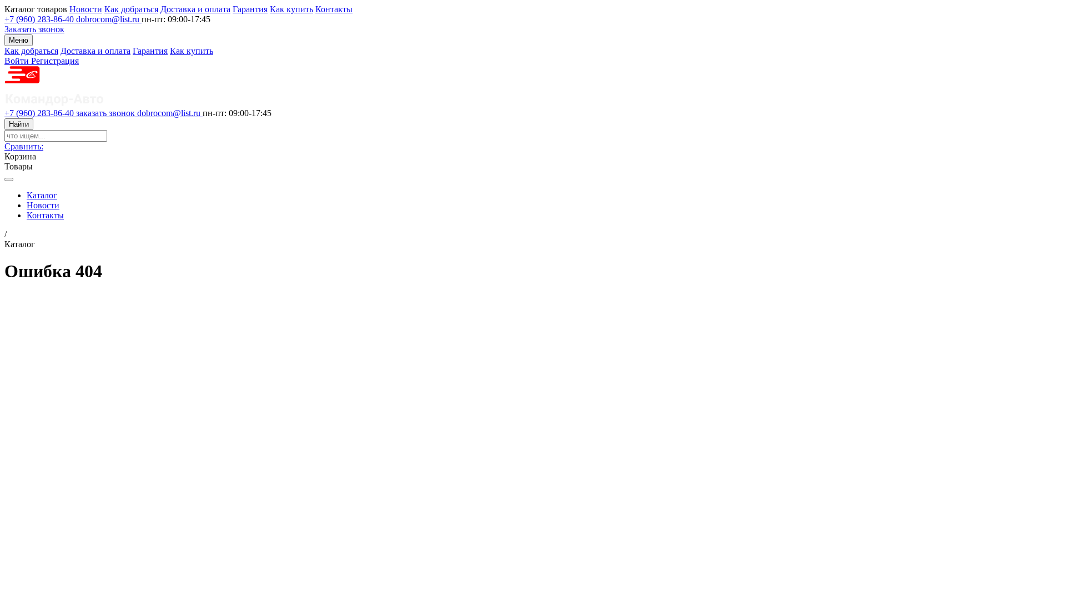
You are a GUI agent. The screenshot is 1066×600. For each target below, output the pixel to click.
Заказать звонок (34, 29)
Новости (85, 9)
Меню (18, 40)
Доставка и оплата (195, 9)
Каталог (42, 195)
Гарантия (250, 9)
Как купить (291, 9)
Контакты (334, 9)
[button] (23, 146)
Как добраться (131, 9)
